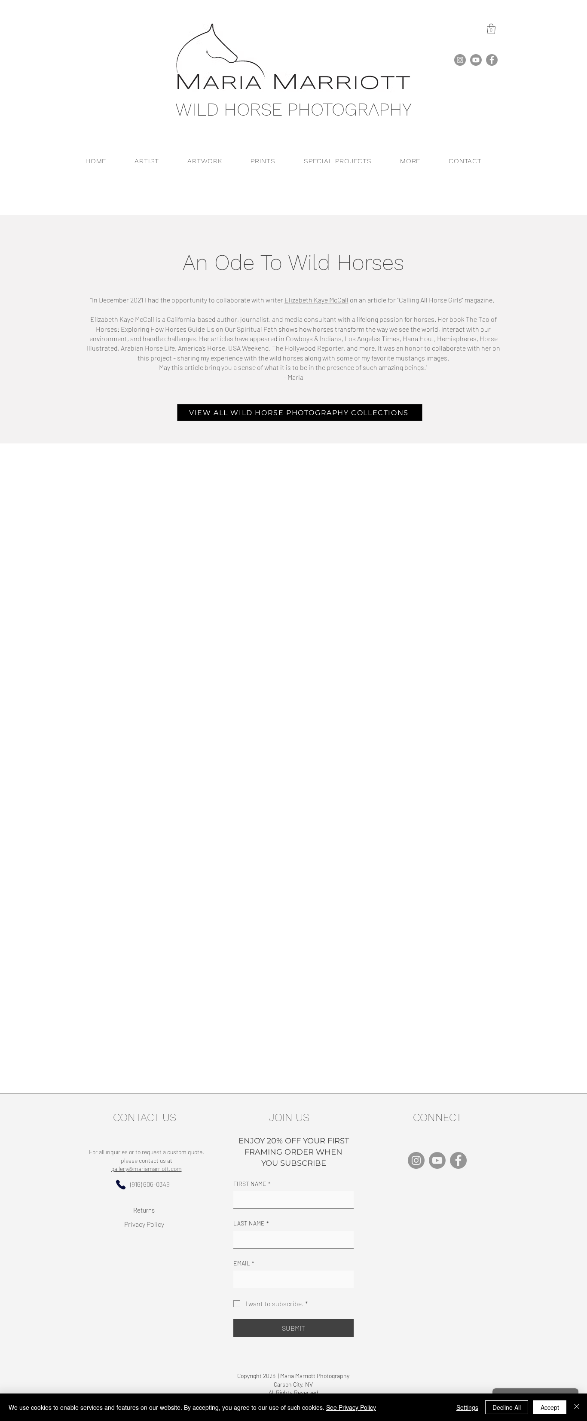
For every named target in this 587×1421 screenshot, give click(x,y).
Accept (550, 1407)
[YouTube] (476, 60)
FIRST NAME (252, 1183)
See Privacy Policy (351, 1407)
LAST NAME (251, 1223)
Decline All (506, 1407)
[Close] (577, 1407)
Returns (144, 1210)
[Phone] (120, 1184)
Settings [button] (467, 1407)
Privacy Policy (144, 1224)
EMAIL (243, 1263)
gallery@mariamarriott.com (146, 1168)
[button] (491, 29)
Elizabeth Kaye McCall (316, 300)
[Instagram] (460, 60)
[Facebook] (492, 60)
